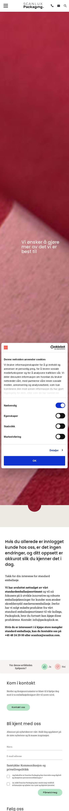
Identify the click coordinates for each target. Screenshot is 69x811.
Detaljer (54, 450)
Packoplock (12, 615)
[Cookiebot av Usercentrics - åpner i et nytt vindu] (50, 347)
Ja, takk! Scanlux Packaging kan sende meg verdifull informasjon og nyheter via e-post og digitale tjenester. (33, 784)
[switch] (60, 416)
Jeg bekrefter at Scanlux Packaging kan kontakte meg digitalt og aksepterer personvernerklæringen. (36, 776)
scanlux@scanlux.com (45, 635)
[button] (18, 707)
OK (35, 460)
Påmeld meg (50, 792)
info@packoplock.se (45, 619)
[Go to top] (58, 773)
